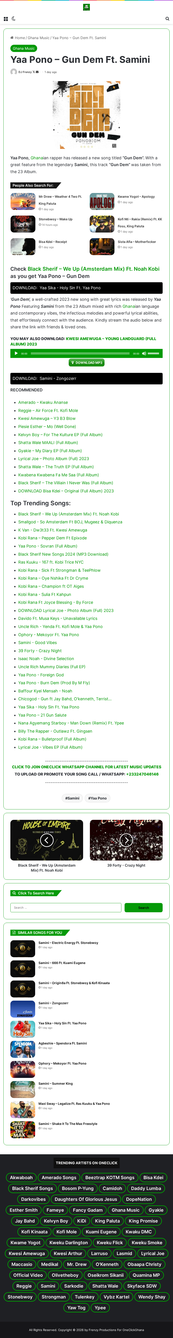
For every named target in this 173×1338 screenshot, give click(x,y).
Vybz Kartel (116, 1297)
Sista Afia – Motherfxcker (137, 242)
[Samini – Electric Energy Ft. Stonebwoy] (22, 948)
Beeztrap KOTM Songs (109, 1177)
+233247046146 (142, 774)
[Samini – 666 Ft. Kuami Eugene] (22, 968)
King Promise (143, 1221)
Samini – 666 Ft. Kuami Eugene (62, 963)
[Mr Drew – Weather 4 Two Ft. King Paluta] (23, 201)
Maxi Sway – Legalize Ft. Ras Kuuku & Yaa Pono (74, 1103)
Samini (73, 798)
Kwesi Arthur (68, 1253)
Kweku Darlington (69, 1242)
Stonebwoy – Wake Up (56, 219)
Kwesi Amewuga (27, 1253)
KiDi (81, 1221)
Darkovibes (33, 1199)
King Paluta (107, 1221)
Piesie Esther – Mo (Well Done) (47, 426)
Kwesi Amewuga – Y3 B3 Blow (47, 418)
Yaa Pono (99, 798)
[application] (86, 353)
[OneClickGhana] (86, 7)
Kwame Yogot (26, 1242)
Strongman (54, 1297)
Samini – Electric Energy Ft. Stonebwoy (68, 943)
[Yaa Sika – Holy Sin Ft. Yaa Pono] (22, 1029)
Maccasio (21, 1264)
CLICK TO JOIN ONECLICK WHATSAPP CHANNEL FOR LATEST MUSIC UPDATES (86, 767)
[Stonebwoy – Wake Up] (23, 224)
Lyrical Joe (152, 1253)
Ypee (100, 1307)
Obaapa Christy (144, 1264)
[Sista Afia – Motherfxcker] (102, 246)
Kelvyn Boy (56, 1221)
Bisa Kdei (153, 1177)
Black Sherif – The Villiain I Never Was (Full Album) (65, 482)
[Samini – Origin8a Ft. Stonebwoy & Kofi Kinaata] (22, 989)
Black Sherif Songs (32, 1188)
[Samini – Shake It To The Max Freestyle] (22, 1129)
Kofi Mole (67, 1232)
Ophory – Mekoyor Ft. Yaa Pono (62, 1063)
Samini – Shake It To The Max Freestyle (68, 1124)
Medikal (49, 1264)
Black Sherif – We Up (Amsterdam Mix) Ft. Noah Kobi (93, 269)
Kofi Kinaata (34, 1232)
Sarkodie (73, 1286)
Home (19, 37)
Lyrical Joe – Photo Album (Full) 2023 (53, 458)
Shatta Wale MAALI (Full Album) (48, 442)
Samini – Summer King (56, 1083)
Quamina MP (146, 1275)
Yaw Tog (76, 1307)
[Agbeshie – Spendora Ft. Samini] (22, 1049)
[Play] (16, 353)
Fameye (55, 1210)
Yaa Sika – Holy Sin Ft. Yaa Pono (62, 1023)
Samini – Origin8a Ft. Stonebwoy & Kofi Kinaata (74, 983)
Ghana (37, 157)
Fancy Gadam (88, 1210)
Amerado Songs (59, 1177)
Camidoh (112, 1188)
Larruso (99, 1253)
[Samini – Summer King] (22, 1089)
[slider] (154, 353)
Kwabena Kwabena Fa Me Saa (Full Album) (58, 475)
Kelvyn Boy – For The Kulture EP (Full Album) (60, 434)
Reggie (24, 1286)
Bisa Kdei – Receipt (53, 242)
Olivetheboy (65, 1275)
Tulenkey (85, 1297)
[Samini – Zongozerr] (22, 1009)
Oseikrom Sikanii (106, 1275)
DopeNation (139, 1199)
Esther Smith (24, 1210)
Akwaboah (21, 1177)
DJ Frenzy (25, 72)
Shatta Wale (105, 1286)
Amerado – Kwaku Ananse (43, 402)
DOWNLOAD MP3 (89, 362)
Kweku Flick (110, 1242)
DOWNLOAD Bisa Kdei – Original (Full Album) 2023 (66, 491)
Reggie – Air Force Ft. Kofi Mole (48, 410)
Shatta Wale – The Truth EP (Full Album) (56, 466)
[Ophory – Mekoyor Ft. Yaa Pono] (22, 1069)
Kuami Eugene (101, 1232)
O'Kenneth (107, 1264)
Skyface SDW (142, 1286)
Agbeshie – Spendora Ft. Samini (63, 1043)
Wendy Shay (152, 1297)
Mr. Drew (77, 1264)
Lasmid (124, 1253)
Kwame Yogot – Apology (136, 196)
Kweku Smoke (147, 1242)
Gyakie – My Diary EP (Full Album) (50, 450)
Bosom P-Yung (78, 1188)
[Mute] (144, 353)
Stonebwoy (20, 1297)
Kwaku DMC (139, 1232)
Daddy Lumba (146, 1188)
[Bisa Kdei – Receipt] (23, 246)
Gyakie (156, 1210)
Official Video (28, 1275)
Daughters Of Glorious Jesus (86, 1199)
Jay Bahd (25, 1221)
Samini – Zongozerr (53, 1003)
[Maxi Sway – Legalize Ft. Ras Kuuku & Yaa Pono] (22, 1109)
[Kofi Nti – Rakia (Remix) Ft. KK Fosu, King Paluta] (102, 224)
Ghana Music (39, 37)
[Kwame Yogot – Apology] (102, 201)
